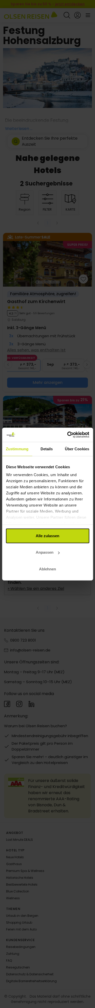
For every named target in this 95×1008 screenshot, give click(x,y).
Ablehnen (47, 569)
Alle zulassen (47, 535)
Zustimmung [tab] (17, 448)
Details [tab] (47, 448)
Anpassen (44, 552)
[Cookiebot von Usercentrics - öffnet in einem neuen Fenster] (67, 435)
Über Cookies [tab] (77, 448)
